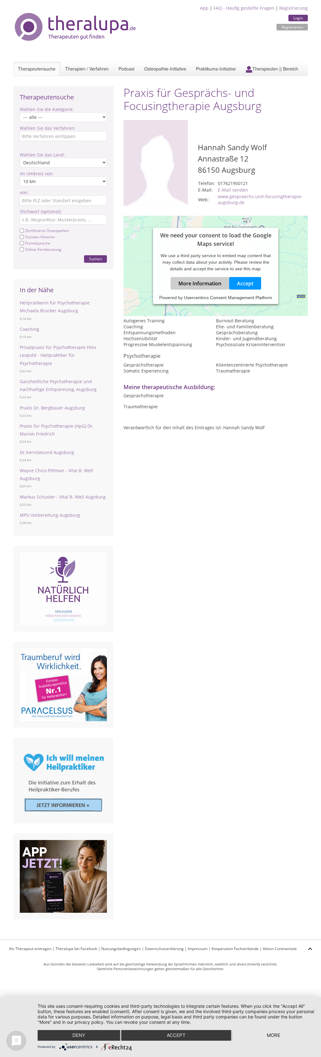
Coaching (29, 329)
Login (298, 18)
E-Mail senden (233, 190)
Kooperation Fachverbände (235, 948)
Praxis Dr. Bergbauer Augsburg (52, 408)
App (204, 8)
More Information (199, 283)
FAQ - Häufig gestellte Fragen (243, 8)
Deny (78, 1035)
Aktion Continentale (280, 948)
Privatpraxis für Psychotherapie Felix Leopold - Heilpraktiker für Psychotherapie (58, 355)
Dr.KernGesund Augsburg (47, 452)
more (273, 1035)
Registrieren (292, 27)
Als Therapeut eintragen (30, 948)
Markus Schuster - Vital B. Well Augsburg (63, 497)
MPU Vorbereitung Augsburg (50, 515)
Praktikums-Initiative (216, 69)
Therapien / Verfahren (87, 69)
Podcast (126, 69)
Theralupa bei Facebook (76, 948)
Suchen (95, 259)
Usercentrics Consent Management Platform (228, 297)
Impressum (198, 948)
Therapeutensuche (36, 69)
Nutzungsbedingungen (121, 948)
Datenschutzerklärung (164, 948)
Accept (245, 283)
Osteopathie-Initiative (165, 69)
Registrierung (293, 8)
